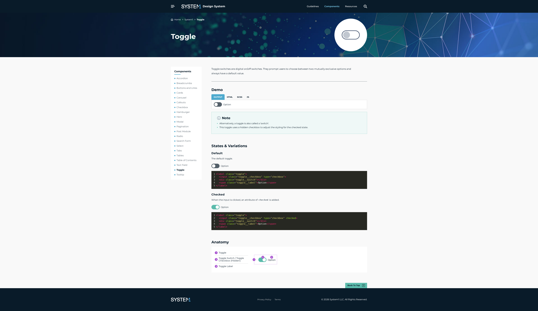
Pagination (183, 126)
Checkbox (182, 107)
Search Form (184, 141)
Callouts (181, 102)
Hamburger (183, 112)
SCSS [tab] (239, 97)
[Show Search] (365, 6)
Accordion (182, 78)
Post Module (184, 131)
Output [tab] (218, 97)
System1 (189, 19)
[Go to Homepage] (181, 300)
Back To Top (353, 285)
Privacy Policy (264, 299)
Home (177, 19)
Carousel (181, 97)
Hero (179, 117)
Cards (180, 92)
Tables (180, 155)
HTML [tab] (230, 97)
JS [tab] (248, 97)
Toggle (200, 19)
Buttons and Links (187, 88)
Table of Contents (186, 160)
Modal (180, 121)
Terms (278, 299)
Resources (351, 6)
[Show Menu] (173, 6)
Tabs (179, 150)
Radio (180, 136)
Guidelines (313, 6)
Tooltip (180, 174)
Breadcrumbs (184, 83)
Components (331, 6)
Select (180, 146)
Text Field (182, 165)
